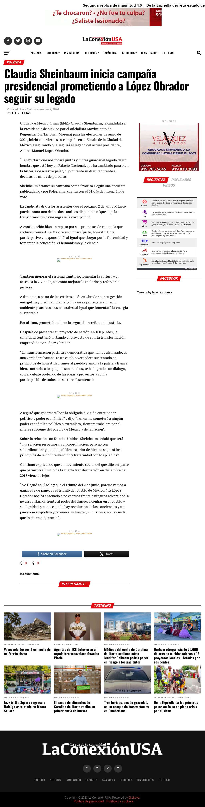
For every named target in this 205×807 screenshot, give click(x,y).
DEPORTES (91, 53)
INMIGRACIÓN (71, 53)
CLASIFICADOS (149, 53)
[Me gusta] (22, 563)
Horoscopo (190, 269)
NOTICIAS (52, 53)
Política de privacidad (88, 801)
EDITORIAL (169, 53)
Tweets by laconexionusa (154, 292)
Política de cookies (119, 801)
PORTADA (35, 53)
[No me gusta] (34, 563)
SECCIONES (128, 53)
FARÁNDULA (110, 53)
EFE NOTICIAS (21, 113)
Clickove (134, 797)
